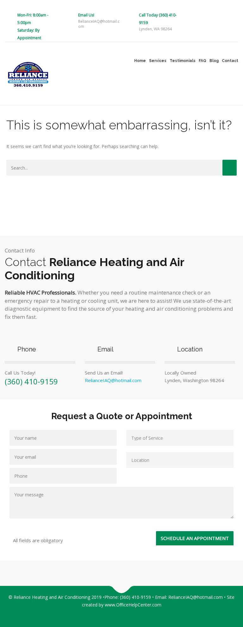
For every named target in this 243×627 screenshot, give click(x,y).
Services (157, 61)
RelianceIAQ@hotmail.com (113, 380)
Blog (214, 61)
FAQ (202, 61)
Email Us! (86, 15)
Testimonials (183, 61)
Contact (230, 61)
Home (140, 61)
